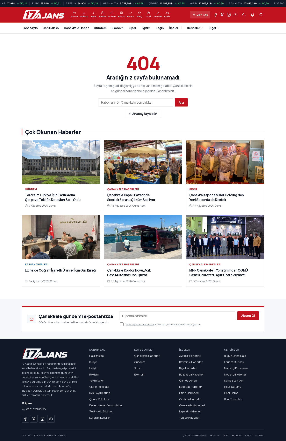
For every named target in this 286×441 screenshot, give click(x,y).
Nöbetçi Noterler (235, 374)
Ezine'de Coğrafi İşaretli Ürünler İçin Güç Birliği (60, 270)
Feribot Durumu (234, 362)
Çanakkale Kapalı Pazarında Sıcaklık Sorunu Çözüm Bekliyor (131, 197)
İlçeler (173, 28)
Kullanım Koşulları (100, 417)
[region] (143, 3)
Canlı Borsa (231, 393)
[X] (222, 14)
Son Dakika (51, 28)
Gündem (100, 28)
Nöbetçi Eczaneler (236, 368)
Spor (132, 28)
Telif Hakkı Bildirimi (100, 411)
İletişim (93, 368)
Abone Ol (248, 316)
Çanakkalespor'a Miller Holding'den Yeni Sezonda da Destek (216, 197)
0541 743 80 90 (36, 409)
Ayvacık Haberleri (190, 356)
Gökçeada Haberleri (192, 405)
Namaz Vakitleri (234, 380)
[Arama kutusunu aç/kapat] (261, 14)
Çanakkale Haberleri (123, 189)
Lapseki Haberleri (190, 411)
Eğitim (146, 28)
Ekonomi (118, 28)
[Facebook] (215, 14)
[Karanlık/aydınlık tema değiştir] (244, 14)
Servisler (193, 28)
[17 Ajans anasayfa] (51, 353)
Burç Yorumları (233, 399)
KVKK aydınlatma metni (140, 324)
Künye (93, 362)
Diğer (212, 28)
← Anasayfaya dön (143, 114)
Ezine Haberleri (36, 264)
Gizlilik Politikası (99, 387)
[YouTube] (235, 14)
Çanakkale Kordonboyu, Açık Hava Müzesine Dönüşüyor (129, 272)
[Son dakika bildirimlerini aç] (252, 14)
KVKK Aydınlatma (99, 393)
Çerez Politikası (99, 399)
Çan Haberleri (188, 380)
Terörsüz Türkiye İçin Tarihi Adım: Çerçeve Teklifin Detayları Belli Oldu (52, 197)
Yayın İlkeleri (96, 380)
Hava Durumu (232, 387)
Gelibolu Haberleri (190, 399)
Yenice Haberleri (189, 417)
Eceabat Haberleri (191, 387)
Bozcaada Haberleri (191, 374)
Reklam (94, 374)
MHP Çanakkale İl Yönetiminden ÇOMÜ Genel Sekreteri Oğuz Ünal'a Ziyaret (218, 272)
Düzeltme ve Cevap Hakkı (105, 405)
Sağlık (160, 28)
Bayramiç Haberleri (191, 362)
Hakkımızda (96, 356)
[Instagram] (228, 14)
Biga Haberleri (188, 368)
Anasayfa (31, 28)
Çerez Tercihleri (254, 435)
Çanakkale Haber (76, 28)
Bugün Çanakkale (235, 356)
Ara (181, 102)
